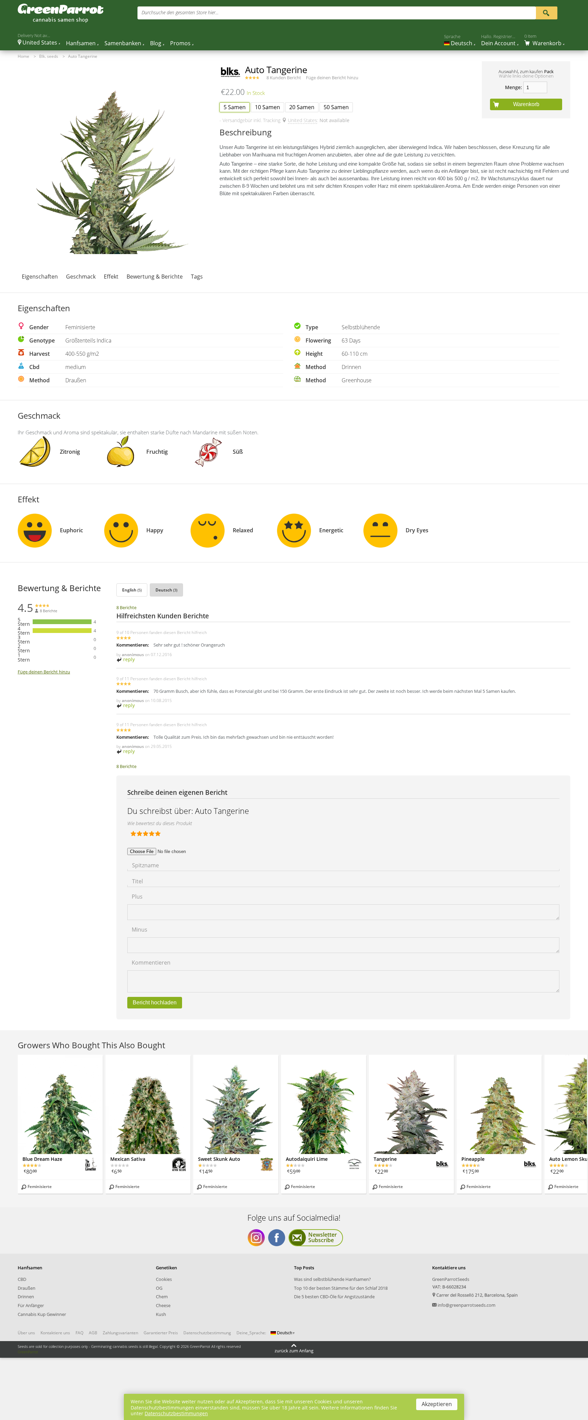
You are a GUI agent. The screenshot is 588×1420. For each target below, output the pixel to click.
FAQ (79, 1333)
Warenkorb (526, 104)
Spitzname (145, 865)
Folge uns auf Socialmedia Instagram (256, 1237)
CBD (22, 1279)
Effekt (111, 276)
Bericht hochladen (155, 1002)
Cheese (163, 1305)
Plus (137, 896)
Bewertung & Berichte (155, 276)
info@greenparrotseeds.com (466, 1305)
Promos (180, 43)
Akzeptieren (437, 1404)
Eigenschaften (40, 276)
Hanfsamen (81, 43)
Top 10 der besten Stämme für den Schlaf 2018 (341, 1288)
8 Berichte (126, 607)
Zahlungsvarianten (120, 1333)
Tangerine (385, 1159)
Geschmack (81, 276)
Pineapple (473, 1159)
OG (159, 1288)
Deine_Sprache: (251, 1333)
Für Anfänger (31, 1305)
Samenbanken (122, 43)
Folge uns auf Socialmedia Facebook (276, 1237)
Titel (137, 881)
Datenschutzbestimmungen (176, 1413)
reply (128, 659)
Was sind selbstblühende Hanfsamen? (332, 1279)
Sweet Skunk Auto (219, 1159)
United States (302, 120)
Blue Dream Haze (42, 1159)
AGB (93, 1333)
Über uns (26, 1333)
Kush (161, 1314)
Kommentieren (151, 962)
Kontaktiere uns (55, 1333)
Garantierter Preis (161, 1333)
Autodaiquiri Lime (307, 1159)
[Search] (546, 12)
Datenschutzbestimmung (207, 1333)
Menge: (513, 87)
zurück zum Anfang (294, 1351)
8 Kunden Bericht (283, 77)
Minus (139, 929)
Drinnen (26, 1296)
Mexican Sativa (127, 1159)
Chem (162, 1296)
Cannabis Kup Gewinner (42, 1314)
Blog (155, 43)
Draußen (26, 1288)
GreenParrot (28, 1351)
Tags (197, 276)
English (132, 590)
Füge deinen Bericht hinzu (332, 77)
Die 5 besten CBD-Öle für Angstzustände (334, 1296)
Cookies (164, 1279)
